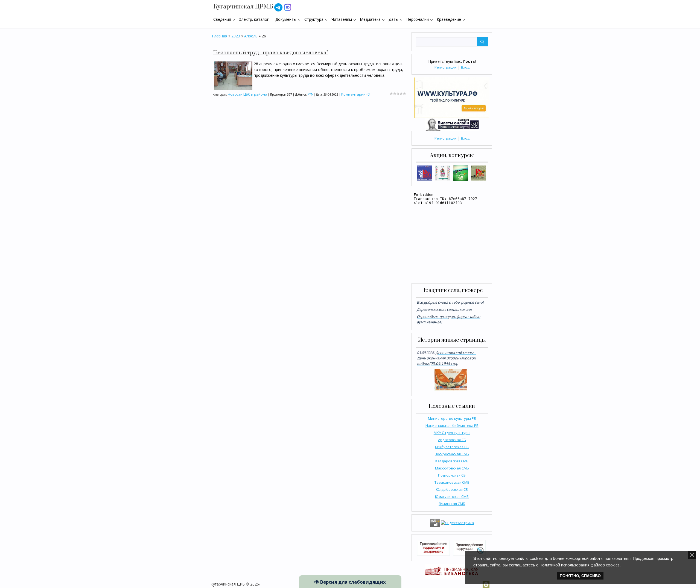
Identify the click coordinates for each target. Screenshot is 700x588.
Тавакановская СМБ (451, 482)
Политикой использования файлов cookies (579, 565)
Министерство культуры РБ (452, 418)
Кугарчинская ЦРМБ (243, 6)
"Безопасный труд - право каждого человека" (270, 52)
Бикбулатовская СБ (452, 446)
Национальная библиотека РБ (452, 425)
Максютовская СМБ (452, 468)
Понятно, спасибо (580, 576)
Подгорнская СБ (452, 475)
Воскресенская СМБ (452, 453)
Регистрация (445, 67)
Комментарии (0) (355, 94)
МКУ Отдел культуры (452, 432)
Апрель (251, 36)
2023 (235, 36)
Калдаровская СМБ (451, 461)
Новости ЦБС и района (247, 94)
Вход (465, 67)
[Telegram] (278, 7)
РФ (310, 94)
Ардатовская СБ (452, 439)
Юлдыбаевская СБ (452, 489)
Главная (219, 36)
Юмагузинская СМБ (452, 496)
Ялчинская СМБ (452, 503)
